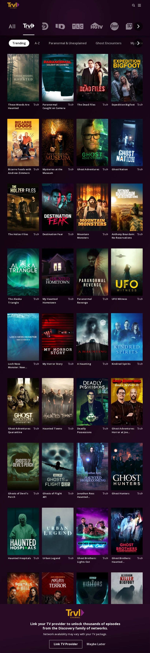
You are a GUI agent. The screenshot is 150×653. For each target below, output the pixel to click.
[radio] (12, 26)
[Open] (139, 6)
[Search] (132, 5)
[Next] (138, 26)
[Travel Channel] (13, 5)
